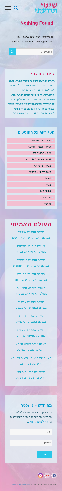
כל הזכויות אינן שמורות (21, 484)
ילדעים (47, 178)
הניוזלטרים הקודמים (38, 421)
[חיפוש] (16, 7)
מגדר (48, 184)
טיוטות (47, 203)
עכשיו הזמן (45, 191)
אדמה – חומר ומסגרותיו (38, 159)
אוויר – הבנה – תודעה (39, 146)
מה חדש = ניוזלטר (36, 405)
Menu (8, 8)
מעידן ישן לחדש (42, 165)
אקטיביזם (46, 197)
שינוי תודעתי (45, 8)
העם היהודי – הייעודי (40, 172)
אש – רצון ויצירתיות (40, 140)
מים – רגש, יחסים (41, 153)
